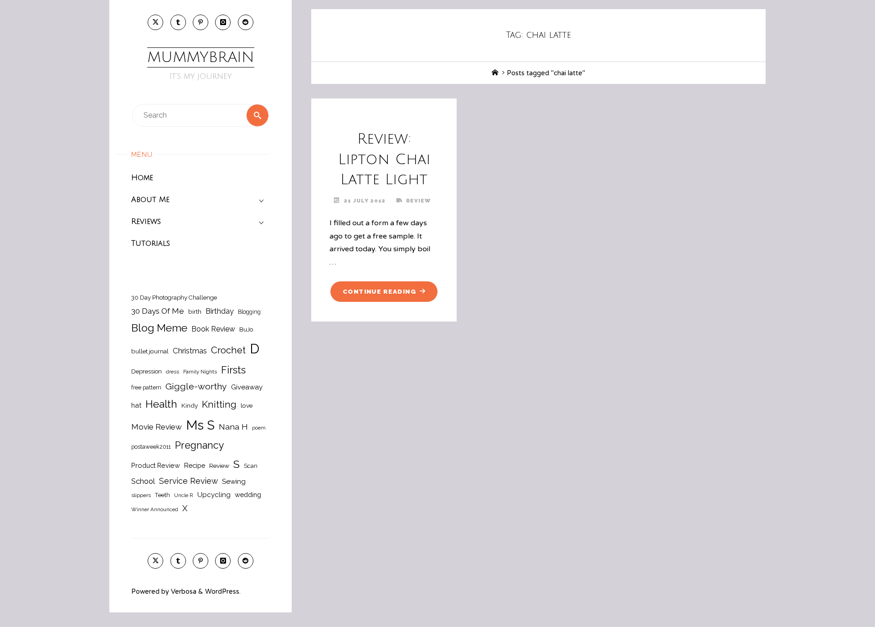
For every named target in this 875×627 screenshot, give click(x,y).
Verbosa (182, 592)
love (246, 405)
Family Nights (200, 371)
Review (219, 465)
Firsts (233, 370)
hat (136, 405)
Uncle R (183, 495)
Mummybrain (200, 57)
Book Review (213, 329)
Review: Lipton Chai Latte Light (384, 159)
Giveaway (246, 387)
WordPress (222, 592)
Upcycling (214, 495)
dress (172, 371)
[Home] (495, 73)
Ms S (200, 425)
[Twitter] (155, 22)
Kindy (189, 405)
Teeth (162, 495)
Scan (250, 465)
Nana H (233, 426)
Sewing (234, 481)
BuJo (246, 329)
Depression (146, 371)
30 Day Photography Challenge (174, 297)
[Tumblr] (178, 22)
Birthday (220, 311)
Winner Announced (154, 509)
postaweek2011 (151, 446)
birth (194, 311)
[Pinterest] (200, 22)
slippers (141, 495)
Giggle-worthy (196, 386)
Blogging (249, 311)
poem (259, 427)
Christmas (190, 350)
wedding (248, 494)
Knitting (219, 404)
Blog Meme (159, 327)
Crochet (228, 350)
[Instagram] (223, 22)
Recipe (194, 465)
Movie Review (156, 426)
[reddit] (245, 22)
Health (161, 404)
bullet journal (150, 351)
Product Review (155, 465)
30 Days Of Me (157, 311)
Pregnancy (199, 445)
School (143, 481)
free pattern (146, 387)
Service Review (188, 481)
